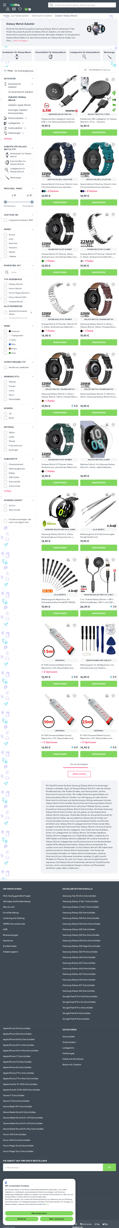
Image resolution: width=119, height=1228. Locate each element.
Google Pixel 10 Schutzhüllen (76, 1019)
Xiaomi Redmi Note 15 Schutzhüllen (19, 1112)
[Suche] (51, 4)
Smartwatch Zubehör (42, 15)
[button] (60, 191)
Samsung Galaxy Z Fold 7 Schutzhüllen (81, 907)
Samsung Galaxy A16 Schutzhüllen (79, 991)
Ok (109, 1167)
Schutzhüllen (69, 1036)
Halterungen (69, 1053)
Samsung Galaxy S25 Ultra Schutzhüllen (81, 940)
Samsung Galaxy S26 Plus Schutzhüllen (81, 918)
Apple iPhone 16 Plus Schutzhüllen (19, 1039)
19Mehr (8, 138)
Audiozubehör (69, 1042)
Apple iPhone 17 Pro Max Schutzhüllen (20, 1078)
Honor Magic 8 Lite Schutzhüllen (18, 1145)
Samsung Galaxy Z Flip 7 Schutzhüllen (80, 901)
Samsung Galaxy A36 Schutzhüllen (79, 968)
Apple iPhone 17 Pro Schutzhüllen (18, 1073)
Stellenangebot (10, 951)
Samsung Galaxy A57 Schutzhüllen (79, 963)
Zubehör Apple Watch (19, 105)
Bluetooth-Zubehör (72, 1064)
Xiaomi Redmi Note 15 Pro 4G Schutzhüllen (23, 1117)
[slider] (5, 201)
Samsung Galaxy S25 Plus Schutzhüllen (81, 935)
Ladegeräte (68, 1047)
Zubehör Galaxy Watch (66, 15)
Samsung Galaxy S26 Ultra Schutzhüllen (81, 923)
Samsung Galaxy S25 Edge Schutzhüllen (81, 946)
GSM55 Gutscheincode (14, 923)
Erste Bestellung (11, 912)
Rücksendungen (10, 935)
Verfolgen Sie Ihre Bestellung (16, 901)
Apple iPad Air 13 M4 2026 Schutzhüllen (21, 1089)
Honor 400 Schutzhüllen (14, 1134)
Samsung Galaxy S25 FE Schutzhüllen (80, 951)
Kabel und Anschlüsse (73, 1059)
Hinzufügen (60, 132)
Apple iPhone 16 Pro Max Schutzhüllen (20, 1050)
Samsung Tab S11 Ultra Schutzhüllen (79, 896)
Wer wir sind (8, 907)
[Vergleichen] (68, 79)
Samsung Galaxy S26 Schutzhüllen (79, 912)
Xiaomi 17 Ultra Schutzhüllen (16, 1101)
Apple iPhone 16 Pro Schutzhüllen (18, 1045)
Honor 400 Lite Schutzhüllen (16, 1140)
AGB (5, 929)
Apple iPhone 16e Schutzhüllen (17, 1034)
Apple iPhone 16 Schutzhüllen (16, 1028)
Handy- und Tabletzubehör (16, 15)
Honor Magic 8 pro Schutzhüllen (18, 1151)
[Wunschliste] (19, 8)
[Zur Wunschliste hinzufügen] (74, 79)
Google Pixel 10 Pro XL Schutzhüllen (79, 1002)
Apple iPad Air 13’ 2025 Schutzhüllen (20, 1084)
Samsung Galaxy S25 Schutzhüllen (79, 929)
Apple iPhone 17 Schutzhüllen (16, 1056)
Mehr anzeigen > (21, 40)
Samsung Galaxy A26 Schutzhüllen (79, 979)
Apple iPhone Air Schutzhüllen (17, 1067)
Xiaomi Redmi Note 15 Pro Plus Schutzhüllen (23, 1129)
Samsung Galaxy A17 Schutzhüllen (79, 985)
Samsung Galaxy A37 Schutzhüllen (79, 974)
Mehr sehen (79, 774)
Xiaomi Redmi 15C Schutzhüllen (17, 1106)
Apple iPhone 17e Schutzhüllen (17, 1061)
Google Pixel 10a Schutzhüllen (77, 1013)
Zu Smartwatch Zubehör (20, 92)
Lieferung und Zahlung (14, 918)
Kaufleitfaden (10, 946)
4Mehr (7, 491)
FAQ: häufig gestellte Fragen (17, 896)
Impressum (8, 940)
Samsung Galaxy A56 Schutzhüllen (79, 957)
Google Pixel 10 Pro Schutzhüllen (78, 1007)
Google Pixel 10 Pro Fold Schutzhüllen (80, 996)
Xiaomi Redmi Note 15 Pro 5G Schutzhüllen (23, 1123)
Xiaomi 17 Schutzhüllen (13, 1095)
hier (47, 1204)
